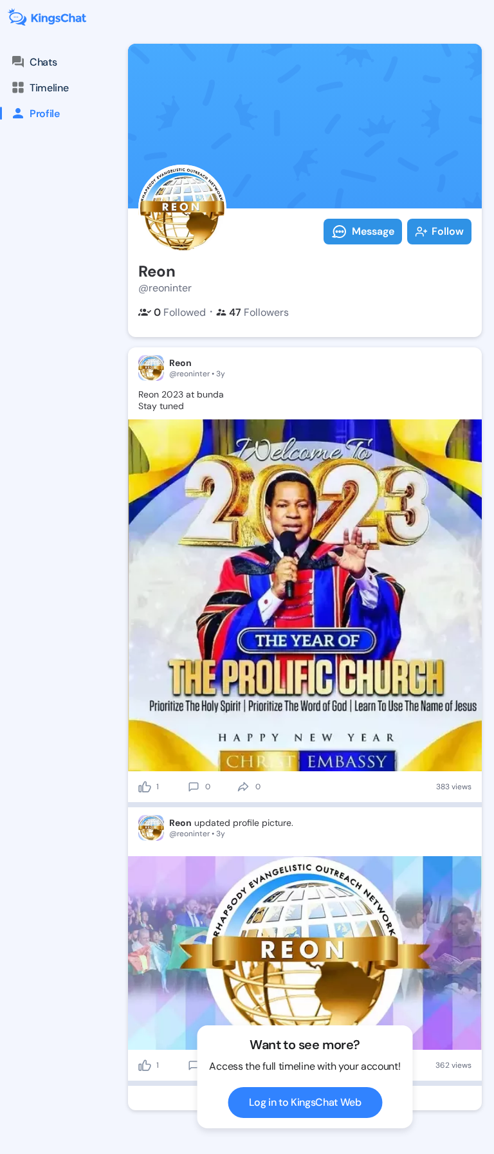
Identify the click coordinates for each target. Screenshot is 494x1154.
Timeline (49, 88)
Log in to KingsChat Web (305, 1102)
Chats (43, 62)
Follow (448, 231)
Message (373, 231)
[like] (144, 786)
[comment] (193, 786)
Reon (180, 363)
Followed (180, 312)
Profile (45, 113)
